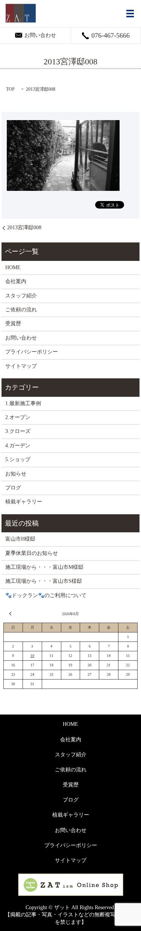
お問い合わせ (21, 338)
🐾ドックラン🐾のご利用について (45, 595)
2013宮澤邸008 (24, 227)
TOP (10, 89)
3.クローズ (17, 431)
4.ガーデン (17, 445)
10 (32, 656)
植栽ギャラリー (23, 501)
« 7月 (11, 613)
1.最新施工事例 (23, 403)
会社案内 (15, 281)
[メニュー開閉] (130, 13)
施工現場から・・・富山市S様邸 (43, 581)
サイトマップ (21, 366)
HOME (13, 267)
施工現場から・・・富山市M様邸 (44, 567)
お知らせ (15, 474)
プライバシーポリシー (31, 352)
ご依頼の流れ (21, 309)
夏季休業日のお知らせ (31, 553)
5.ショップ (17, 459)
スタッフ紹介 (21, 296)
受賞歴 (13, 323)
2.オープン (17, 417)
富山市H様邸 (20, 539)
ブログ (13, 488)
